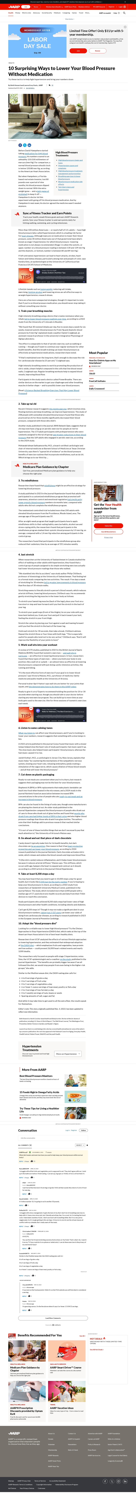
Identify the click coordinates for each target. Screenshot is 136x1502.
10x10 (92, 373)
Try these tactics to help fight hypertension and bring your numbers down (40, 79)
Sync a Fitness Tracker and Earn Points (47, 213)
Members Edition (84, 7)
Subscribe (108, 526)
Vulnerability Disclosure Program (66, 1484)
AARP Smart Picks (70, 7)
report (83, 1177)
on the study (65, 959)
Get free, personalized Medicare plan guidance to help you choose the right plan (49, 472)
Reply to (28, 1185)
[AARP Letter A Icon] (17, 467)
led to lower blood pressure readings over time (45, 319)
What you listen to (26, 733)
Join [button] (25, 7)
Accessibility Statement (57, 1481)
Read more (84, 1271)
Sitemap (11, 1481)
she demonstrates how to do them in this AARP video (52, 686)
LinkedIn (30, 145)
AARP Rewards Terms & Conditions (20, 1484)
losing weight (46, 289)
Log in (67, 1130)
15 (34, 1161)
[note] (47, 140)
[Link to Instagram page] (118, 1481)
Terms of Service (40, 1481)
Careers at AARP (93, 1439)
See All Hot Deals (96, 1349)
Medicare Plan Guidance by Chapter (46, 467)
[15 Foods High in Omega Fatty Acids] (75, 1097)
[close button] (125, 27)
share (84, 1161)
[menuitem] (10, 14)
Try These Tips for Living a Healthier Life (39, 1110)
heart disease (28, 236)
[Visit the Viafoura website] (56, 1325)
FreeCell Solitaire (97, 381)
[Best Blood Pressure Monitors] (75, 1080)
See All (82, 1336)
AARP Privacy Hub (24, 1481)
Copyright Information (44, 1484)
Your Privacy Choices (27, 1488)
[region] (53, 1228)
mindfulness (49, 485)
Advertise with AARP (95, 1433)
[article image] (116, 13)
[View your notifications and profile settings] (87, 1145)
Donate (50, 1439)
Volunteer (51, 1444)
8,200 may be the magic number (53, 882)
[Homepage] (14, 6)
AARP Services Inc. (94, 1455)
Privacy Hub (108, 537)
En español (30, 88)
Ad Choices (12, 1488)
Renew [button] (36, 7)
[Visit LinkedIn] (125, 1481)
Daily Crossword (96, 388)
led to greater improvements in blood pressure (65, 582)
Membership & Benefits (53, 7)
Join (78, 51)
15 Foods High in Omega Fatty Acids (39, 1092)
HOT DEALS (96, 1339)
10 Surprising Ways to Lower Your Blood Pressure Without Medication (61, 71)
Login (121, 7)
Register (111, 7)
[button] (124, 13)
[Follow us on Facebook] (105, 1481)
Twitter (25, 145)
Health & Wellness (30, 464)
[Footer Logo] (24, 1433)
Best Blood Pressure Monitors (36, 1075)
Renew (97, 51)
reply (21, 1161)
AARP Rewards (53, 1455)
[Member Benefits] (13, 1335)
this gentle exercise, (58, 409)
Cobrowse (41, 1488)
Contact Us (72, 1433)
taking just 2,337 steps (51, 912)
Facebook (20, 145)
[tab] (25, 1145)
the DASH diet (27, 945)
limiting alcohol (35, 292)
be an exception (38, 846)
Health (11, 63)
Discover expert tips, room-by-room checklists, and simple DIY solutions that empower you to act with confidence (65, 2)
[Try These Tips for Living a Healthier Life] (75, 1113)
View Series (69, 19)
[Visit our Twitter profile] (111, 1481)
